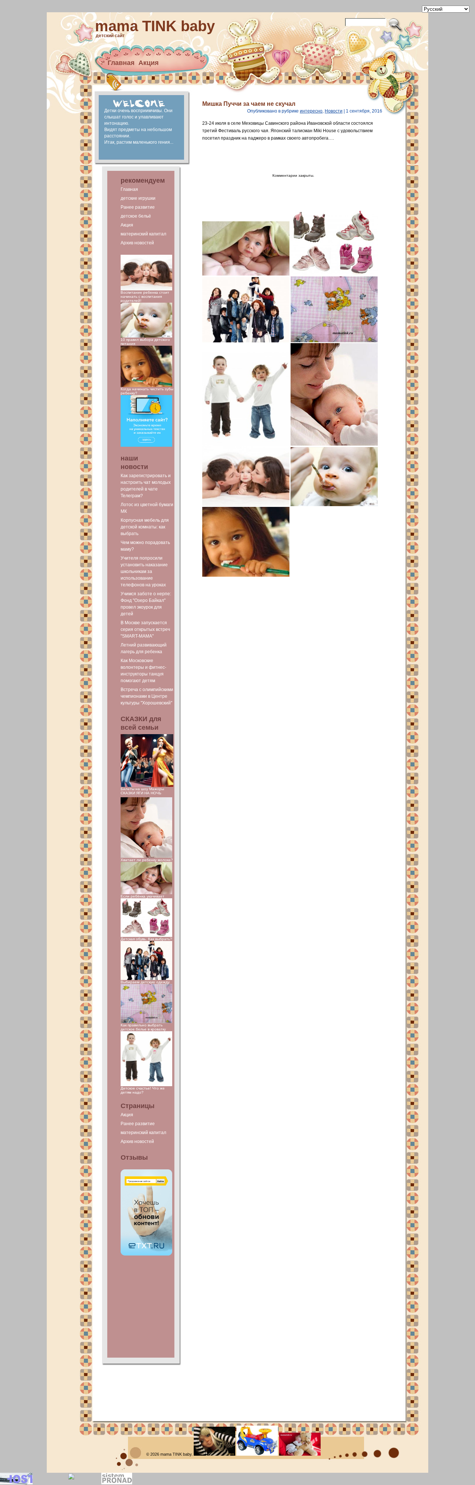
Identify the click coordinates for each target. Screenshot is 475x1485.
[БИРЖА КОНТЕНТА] (146, 1254)
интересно (311, 111)
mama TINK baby (155, 26)
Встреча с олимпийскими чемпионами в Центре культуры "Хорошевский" (147, 696)
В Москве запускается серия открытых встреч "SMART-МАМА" (145, 629)
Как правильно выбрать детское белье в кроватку (143, 1027)
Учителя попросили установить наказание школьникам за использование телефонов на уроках (144, 571)
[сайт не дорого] (146, 445)
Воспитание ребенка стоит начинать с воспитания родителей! (145, 296)
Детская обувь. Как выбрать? (146, 939)
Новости (334, 111)
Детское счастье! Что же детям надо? (143, 1090)
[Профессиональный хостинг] (16, 1483)
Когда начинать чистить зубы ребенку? (147, 391)
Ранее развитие (138, 207)
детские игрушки (138, 198)
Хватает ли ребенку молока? (147, 860)
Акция (148, 62)
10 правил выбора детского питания (145, 342)
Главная (121, 62)
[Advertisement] (147, 1307)
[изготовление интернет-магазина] (116, 1483)
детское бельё (136, 216)
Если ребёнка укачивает (142, 896)
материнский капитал (143, 234)
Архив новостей (137, 242)
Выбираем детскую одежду (145, 982)
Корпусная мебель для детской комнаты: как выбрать (145, 527)
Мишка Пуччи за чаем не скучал (248, 104)
